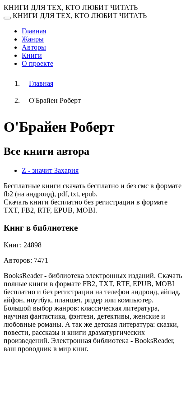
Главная (34, 31)
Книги (32, 55)
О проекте (37, 63)
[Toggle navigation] (7, 18)
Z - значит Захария (50, 170)
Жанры (33, 39)
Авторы (34, 47)
